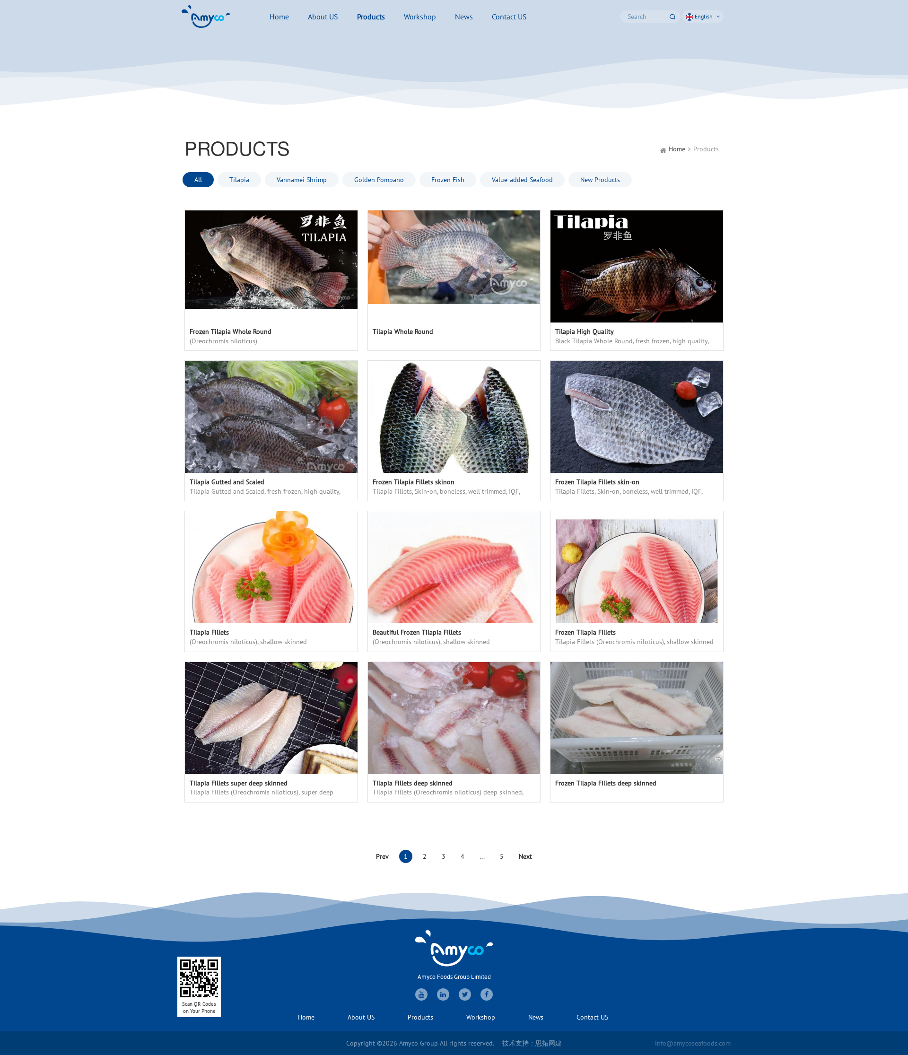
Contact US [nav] (509, 16)
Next (525, 856)
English (703, 16)
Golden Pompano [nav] (379, 179)
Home (677, 149)
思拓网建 (548, 1043)
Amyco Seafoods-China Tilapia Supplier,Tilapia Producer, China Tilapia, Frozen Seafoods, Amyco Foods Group (205, 16)
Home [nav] (279, 16)
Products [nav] (371, 16)
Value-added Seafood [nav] (522, 179)
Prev (382, 856)
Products (706, 149)
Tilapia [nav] (239, 179)
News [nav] (464, 16)
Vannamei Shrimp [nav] (302, 179)
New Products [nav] (600, 179)
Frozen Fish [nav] (447, 179)
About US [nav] (323, 16)
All (198, 179)
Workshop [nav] (420, 16)
